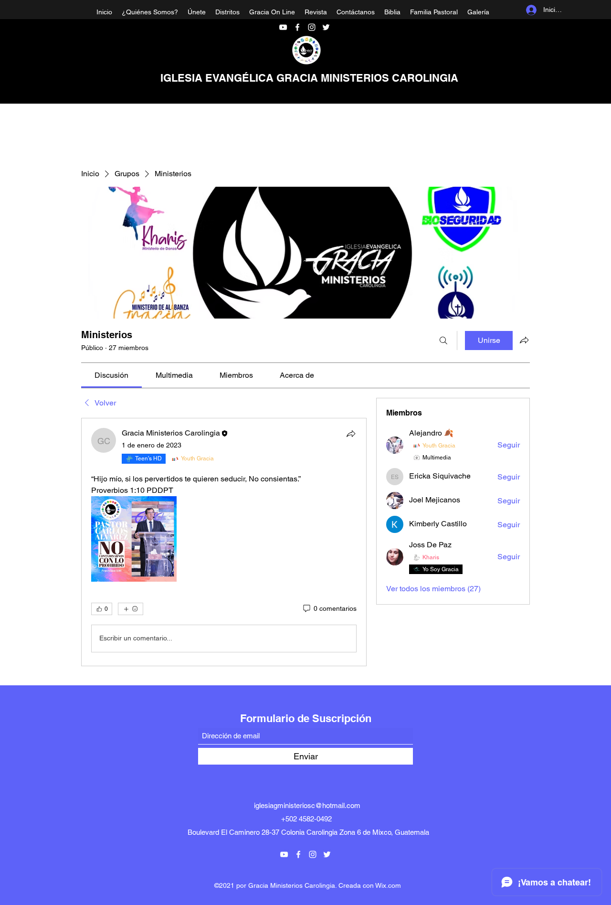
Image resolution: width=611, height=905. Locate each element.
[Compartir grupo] (524, 340)
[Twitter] (326, 27)
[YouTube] (283, 27)
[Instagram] (311, 27)
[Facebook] (297, 27)
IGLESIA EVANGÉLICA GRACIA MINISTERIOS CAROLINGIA (309, 78)
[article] (224, 542)
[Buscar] (443, 340)
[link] (111, 375)
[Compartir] (351, 433)
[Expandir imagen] (134, 539)
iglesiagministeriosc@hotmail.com (307, 805)
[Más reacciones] (130, 609)
